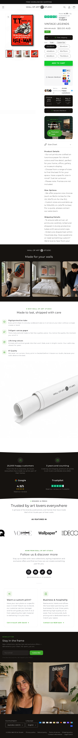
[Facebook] (35, 572)
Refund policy (42, 732)
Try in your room (55, 133)
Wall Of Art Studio (17, 732)
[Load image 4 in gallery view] (34, 53)
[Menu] (3, 7)
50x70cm (64, 51)
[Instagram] (28, 572)
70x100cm (64, 56)
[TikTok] (42, 572)
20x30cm (50, 46)
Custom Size (61, 42)
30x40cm (64, 46)
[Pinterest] (49, 572)
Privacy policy (30, 732)
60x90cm (50, 56)
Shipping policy (67, 732)
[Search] (64, 7)
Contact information (55, 734)
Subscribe (36, 653)
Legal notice (68, 734)
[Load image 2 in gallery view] (18, 53)
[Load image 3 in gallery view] (26, 53)
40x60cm (51, 51)
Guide (52, 42)
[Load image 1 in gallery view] (9, 53)
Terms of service (54, 732)
